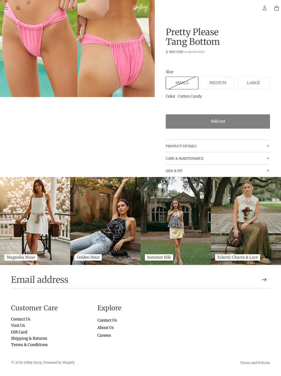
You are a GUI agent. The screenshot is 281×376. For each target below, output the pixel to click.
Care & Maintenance (185, 158)
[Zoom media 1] (38, 48)
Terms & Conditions (29, 344)
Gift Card (19, 332)
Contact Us (20, 319)
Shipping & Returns (29, 338)
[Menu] (6, 8)
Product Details (181, 146)
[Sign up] (264, 280)
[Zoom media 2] (116, 48)
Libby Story (33, 362)
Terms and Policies (255, 363)
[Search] (18, 8)
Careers (104, 335)
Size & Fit (174, 171)
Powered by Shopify (59, 362)
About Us (105, 327)
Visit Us (18, 325)
